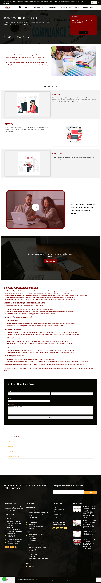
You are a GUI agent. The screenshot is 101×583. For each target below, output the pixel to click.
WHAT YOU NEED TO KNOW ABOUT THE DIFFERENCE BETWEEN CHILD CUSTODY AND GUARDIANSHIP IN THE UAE (89, 512)
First (9, 395)
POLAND (10, 446)
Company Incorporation (60, 512)
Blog (70, 7)
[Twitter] (8, 547)
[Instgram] (13, 547)
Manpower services (59, 517)
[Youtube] (15, 547)
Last (52, 395)
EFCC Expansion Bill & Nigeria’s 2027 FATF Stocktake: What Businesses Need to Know (89, 524)
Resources (76, 7)
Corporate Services (52, 7)
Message (11, 404)
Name (10, 391)
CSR (91, 7)
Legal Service (58, 507)
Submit (50, 417)
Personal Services (38, 7)
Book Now (83, 32)
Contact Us (64, 7)
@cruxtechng (34, 579)
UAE (9, 441)
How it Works (23, 37)
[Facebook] (6, 547)
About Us (26, 7)
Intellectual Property (59, 509)
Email (10, 398)
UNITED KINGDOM (13, 456)
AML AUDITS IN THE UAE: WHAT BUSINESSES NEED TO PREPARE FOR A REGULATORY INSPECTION (90, 544)
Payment (85, 7)
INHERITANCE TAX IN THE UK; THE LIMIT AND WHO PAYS (89, 533)
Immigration (57, 514)
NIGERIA (10, 451)
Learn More (9, 37)
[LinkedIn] (11, 547)
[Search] (98, 2)
